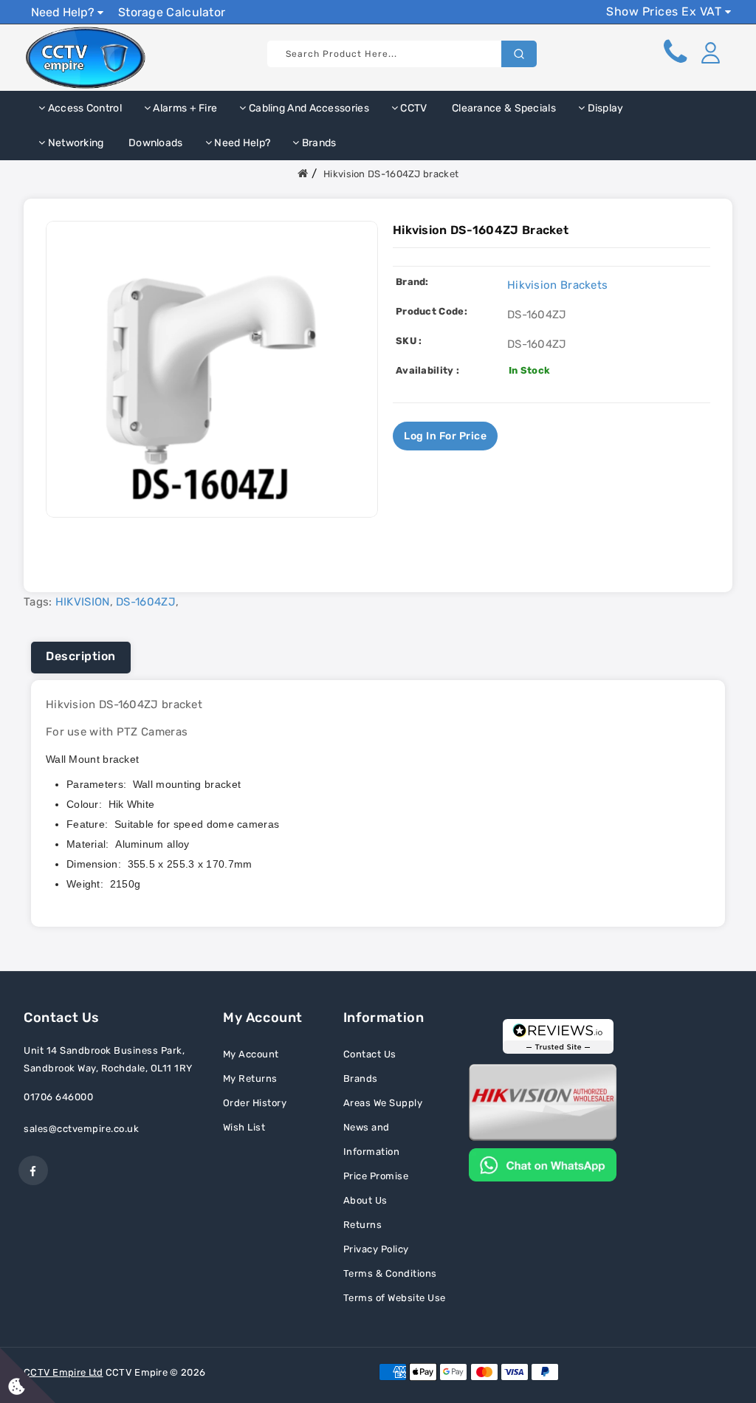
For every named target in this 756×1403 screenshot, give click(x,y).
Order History (255, 1102)
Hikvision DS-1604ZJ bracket (390, 173)
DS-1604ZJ (146, 601)
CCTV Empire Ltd (63, 1372)
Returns (362, 1224)
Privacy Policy (376, 1249)
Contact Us (369, 1054)
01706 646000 (58, 1096)
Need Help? (64, 12)
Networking (74, 143)
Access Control (83, 108)
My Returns (250, 1078)
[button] (710, 52)
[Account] (710, 52)
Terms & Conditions (390, 1273)
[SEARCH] (519, 54)
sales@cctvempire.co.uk (81, 1128)
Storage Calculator (171, 12)
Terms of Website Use (394, 1297)
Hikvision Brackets (557, 285)
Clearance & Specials (503, 108)
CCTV (412, 108)
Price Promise (376, 1175)
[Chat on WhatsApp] (542, 1163)
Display (604, 108)
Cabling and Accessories (308, 108)
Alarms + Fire (184, 108)
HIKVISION (82, 601)
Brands (318, 143)
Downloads (154, 143)
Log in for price (445, 436)
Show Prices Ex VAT (665, 11)
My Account (251, 1054)
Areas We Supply (383, 1102)
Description (81, 656)
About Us (365, 1200)
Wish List (244, 1127)
